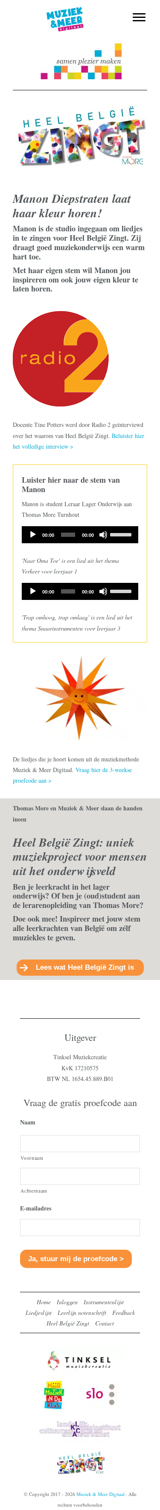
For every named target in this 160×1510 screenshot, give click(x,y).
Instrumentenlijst (104, 1302)
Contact (104, 1323)
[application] (80, 534)
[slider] (122, 534)
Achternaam (33, 1190)
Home (44, 1302)
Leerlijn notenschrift (82, 1312)
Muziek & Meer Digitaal (80, 11)
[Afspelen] (33, 534)
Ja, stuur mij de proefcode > (76, 1259)
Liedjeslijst (39, 1312)
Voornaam (31, 1158)
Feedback (123, 1312)
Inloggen (67, 1302)
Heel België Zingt (68, 1323)
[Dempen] (103, 534)
